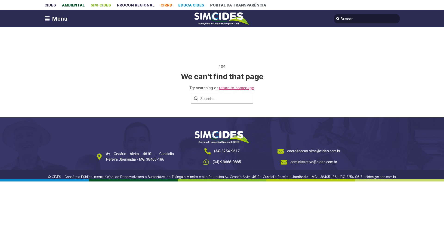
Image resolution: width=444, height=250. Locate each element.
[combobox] (367, 18)
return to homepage (236, 87)
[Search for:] (222, 98)
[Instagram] (382, 5)
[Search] (196, 99)
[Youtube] (392, 5)
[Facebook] (373, 5)
